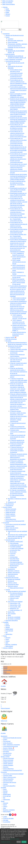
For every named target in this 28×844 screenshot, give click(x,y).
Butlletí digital (7, 794)
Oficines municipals (8, 758)
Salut (4, 808)
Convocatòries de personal (10, 746)
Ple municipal (6, 741)
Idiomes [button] (5, 7)
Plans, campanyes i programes (11, 744)
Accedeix (3, 686)
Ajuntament (4, 736)
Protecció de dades (8, 818)
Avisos (5, 672)
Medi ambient (7, 811)
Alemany (7, 14)
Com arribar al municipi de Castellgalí (13, 774)
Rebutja (19, 841)
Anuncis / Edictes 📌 (8, 748)
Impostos (5, 767)
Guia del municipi (8, 780)
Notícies (5, 667)
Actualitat (3, 787)
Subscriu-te (4, 721)
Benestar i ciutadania (9, 810)
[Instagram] (15, 814)
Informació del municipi (9, 782)
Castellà (7, 10)
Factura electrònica (8, 768)
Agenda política (7, 670)
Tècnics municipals (8, 760)
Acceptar (24, 841)
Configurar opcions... (6, 841)
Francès (7, 16)
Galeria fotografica (8, 779)
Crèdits (5, 816)
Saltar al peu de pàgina (8, 4)
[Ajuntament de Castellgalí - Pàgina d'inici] (10, 24)
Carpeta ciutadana (8, 765)
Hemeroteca (6, 799)
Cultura (5, 806)
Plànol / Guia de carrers (9, 777)
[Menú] (1, 32)
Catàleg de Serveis (8, 762)
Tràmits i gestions (8, 763)
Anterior (3, 708)
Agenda (5, 668)
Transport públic (7, 775)
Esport (5, 804)
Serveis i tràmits (5, 756)
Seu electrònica (7, 753)
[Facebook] (10, 814)
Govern (5, 739)
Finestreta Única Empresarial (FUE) (12, 770)
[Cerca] (20, 29)
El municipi (4, 772)
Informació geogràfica (9, 786)
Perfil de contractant (8, 750)
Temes (2, 801)
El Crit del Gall (7, 796)
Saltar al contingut (7, 2)
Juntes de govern (7, 743)
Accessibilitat (6, 822)
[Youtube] (13, 814)
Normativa (6, 751)
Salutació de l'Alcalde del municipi (12, 738)
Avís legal (5, 820)
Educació (5, 803)
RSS (4, 798)
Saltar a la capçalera (7, 1)
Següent (7, 708)
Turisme (5, 784)
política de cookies (14, 839)
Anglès (7, 12)
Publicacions (6, 673)
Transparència (7, 755)
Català (7, 9)
